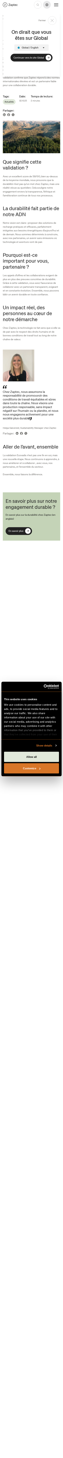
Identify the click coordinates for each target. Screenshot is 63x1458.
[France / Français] (10, 4)
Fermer (42, 20)
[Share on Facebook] (8, 114)
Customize (29, 768)
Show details (44, 745)
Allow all (31, 756)
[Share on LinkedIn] (4, 114)
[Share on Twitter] (13, 114)
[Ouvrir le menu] (56, 5)
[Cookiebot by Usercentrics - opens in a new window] (44, 686)
